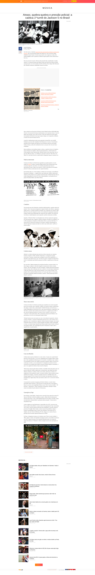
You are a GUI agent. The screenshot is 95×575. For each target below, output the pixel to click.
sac (63, 1)
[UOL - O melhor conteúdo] (20, 1)
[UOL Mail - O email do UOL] (65, 1)
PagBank (43, 1)
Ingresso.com (26, 1)
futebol (29, 164)
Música (47, 8)
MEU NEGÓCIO (35, 1)
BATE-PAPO (30, 1)
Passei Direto (39, 1)
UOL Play (46, 1)
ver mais (38, 564)
